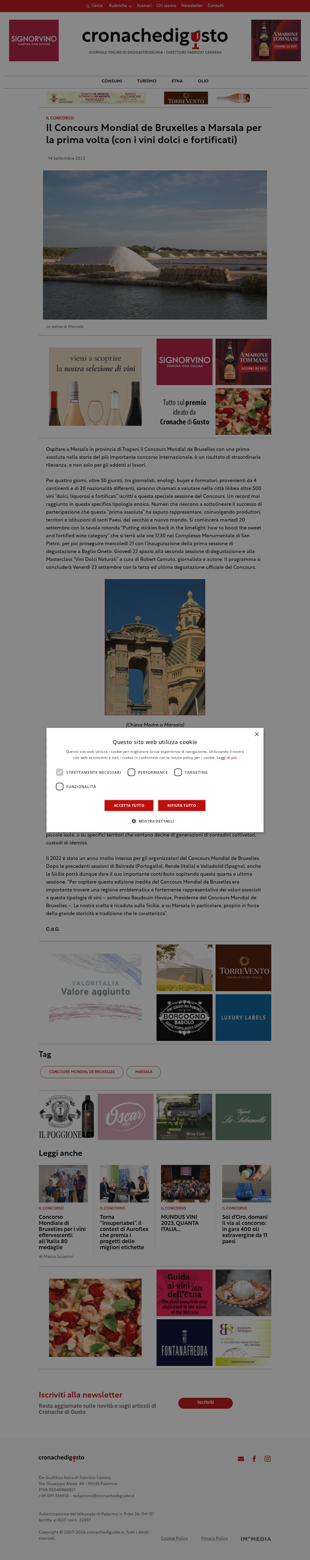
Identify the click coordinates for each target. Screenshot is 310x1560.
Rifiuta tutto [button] (181, 805)
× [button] (256, 734)
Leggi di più (227, 758)
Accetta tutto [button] (129, 805)
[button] (155, 821)
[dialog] (155, 780)
